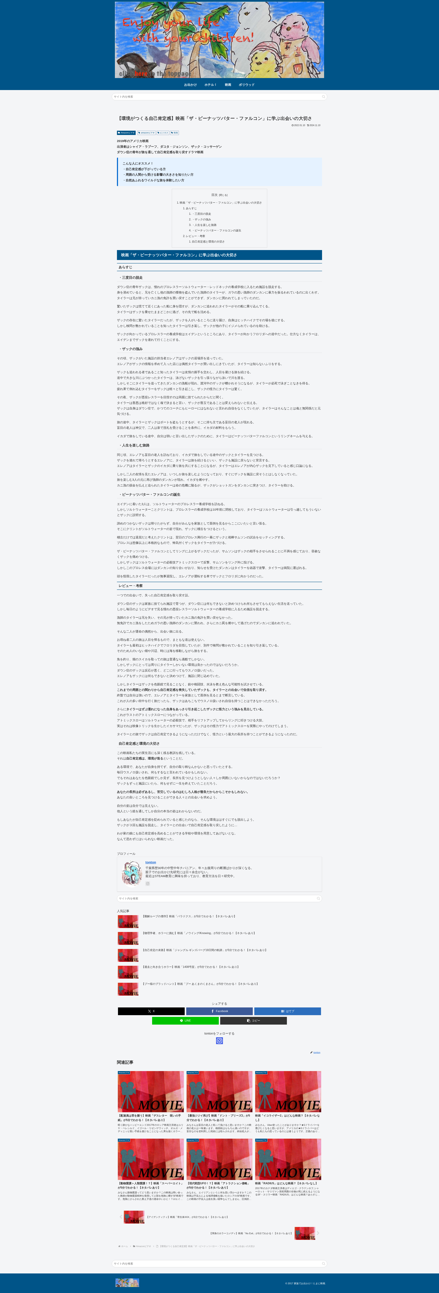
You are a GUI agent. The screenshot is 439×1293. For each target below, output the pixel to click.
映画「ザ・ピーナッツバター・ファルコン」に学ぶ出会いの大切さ (221, 202)
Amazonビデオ (128, 133)
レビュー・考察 (195, 236)
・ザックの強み (201, 219)
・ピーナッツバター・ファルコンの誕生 (216, 230)
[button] (324, 97)
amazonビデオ (148, 133)
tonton (150, 862)
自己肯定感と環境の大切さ (208, 241)
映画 (176, 133)
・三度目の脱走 (201, 213)
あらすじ (191, 208)
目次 (214, 195)
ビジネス (164, 133)
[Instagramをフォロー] (147, 883)
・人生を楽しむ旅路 (204, 224)
